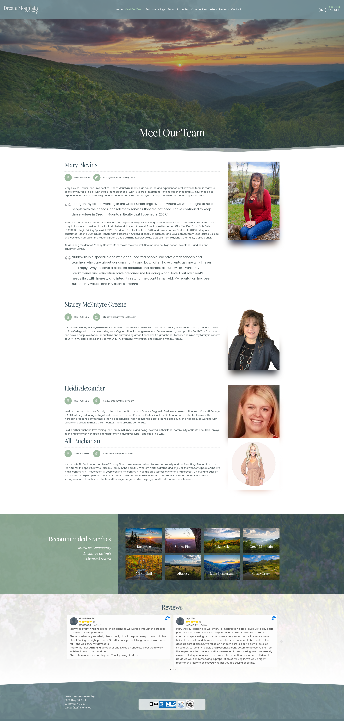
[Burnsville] (144, 540)
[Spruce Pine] (183, 540)
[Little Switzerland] (222, 567)
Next (281, 641)
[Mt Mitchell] (144, 567)
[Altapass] (183, 567)
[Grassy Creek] (261, 567)
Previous (62, 641)
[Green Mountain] (261, 540)
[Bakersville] (222, 540)
